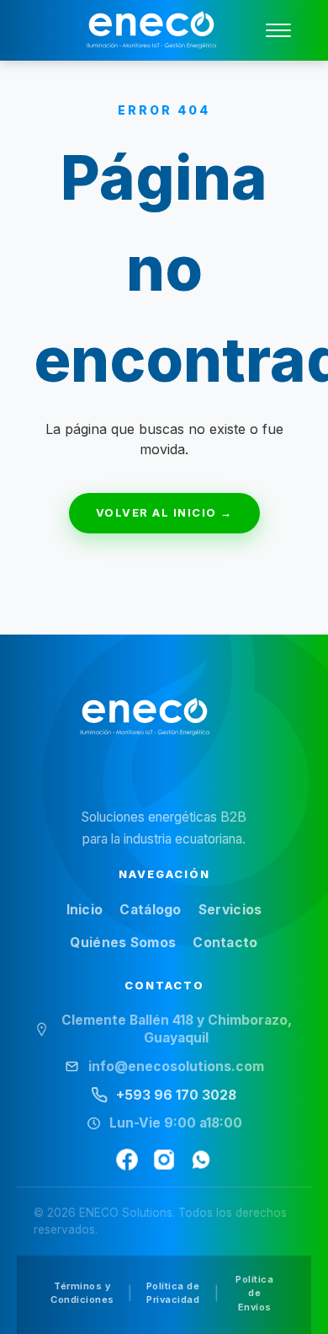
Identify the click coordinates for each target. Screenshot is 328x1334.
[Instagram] (164, 1159)
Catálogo (150, 910)
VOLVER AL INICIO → (164, 512)
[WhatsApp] (201, 1159)
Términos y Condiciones (82, 1293)
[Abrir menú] (278, 30)
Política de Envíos (254, 1293)
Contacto (225, 943)
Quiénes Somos (123, 943)
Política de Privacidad (173, 1293)
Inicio (84, 910)
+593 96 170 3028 (176, 1095)
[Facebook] (127, 1159)
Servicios (230, 910)
